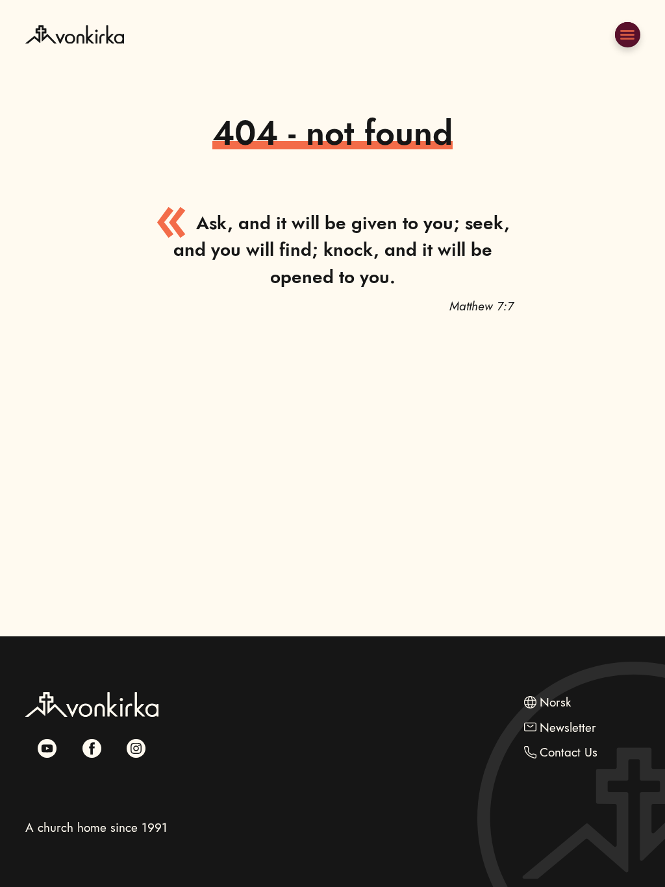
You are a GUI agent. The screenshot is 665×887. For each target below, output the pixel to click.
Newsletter (568, 727)
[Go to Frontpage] (74, 64)
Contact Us (568, 752)
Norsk (555, 702)
